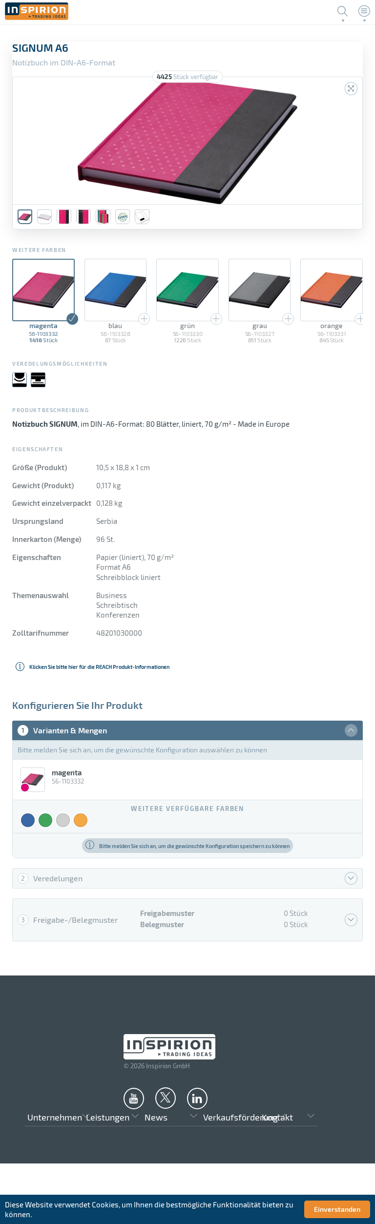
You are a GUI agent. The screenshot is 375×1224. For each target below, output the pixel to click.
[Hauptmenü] (364, 11)
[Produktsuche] (343, 11)
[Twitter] (165, 1097)
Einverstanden (337, 1209)
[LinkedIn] (197, 1098)
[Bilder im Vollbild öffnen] (351, 88)
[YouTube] (134, 1098)
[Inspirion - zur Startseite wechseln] (36, 17)
